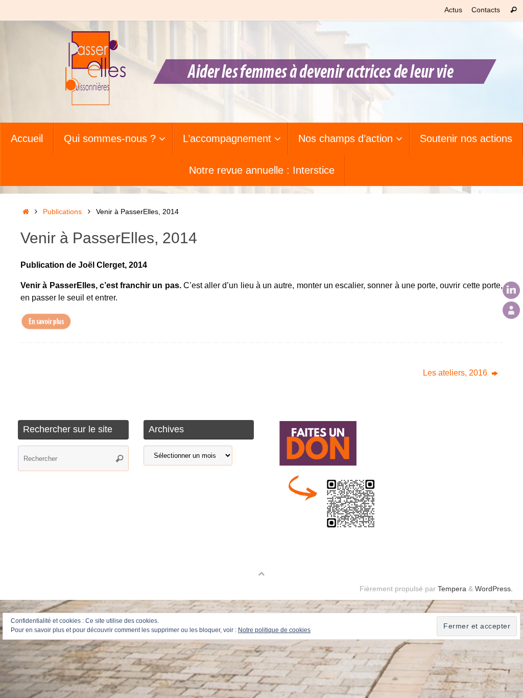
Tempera (452, 589)
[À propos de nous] (511, 310)
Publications (62, 211)
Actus (453, 10)
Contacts (485, 10)
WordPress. (494, 589)
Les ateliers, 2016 (456, 372)
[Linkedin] (511, 290)
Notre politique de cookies (274, 630)
